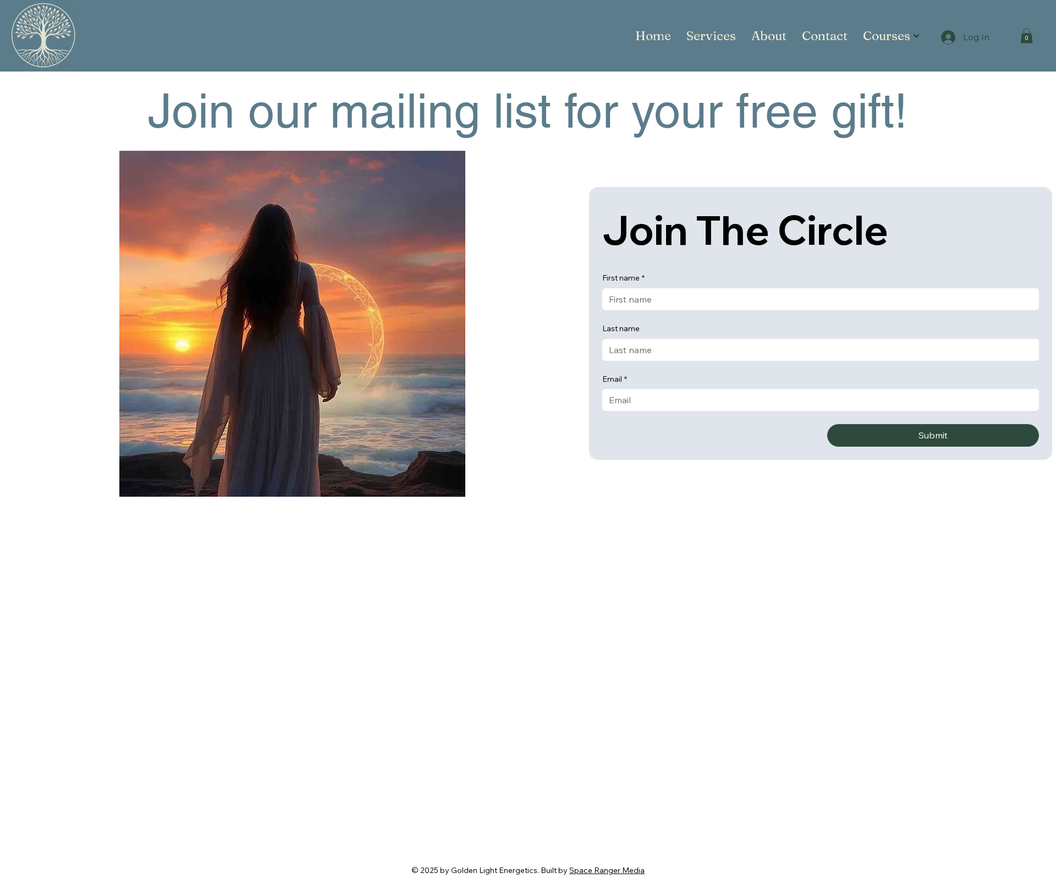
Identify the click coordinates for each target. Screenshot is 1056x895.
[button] (1026, 35)
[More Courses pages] (916, 36)
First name (623, 278)
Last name (621, 328)
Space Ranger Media (607, 870)
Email (614, 379)
